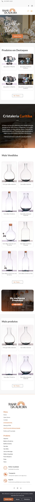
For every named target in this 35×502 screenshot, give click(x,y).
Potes (5, 459)
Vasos (5, 461)
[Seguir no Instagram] (32, 6)
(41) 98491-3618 (8, 1)
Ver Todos (16, 95)
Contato (6, 420)
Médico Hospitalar (8, 454)
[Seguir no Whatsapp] (21, 488)
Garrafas (6, 446)
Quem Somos (7, 417)
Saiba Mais (17, 36)
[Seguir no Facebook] (28, 6)
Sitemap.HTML (7, 425)
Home (5, 414)
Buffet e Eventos (8, 443)
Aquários (6, 438)
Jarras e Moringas (8, 451)
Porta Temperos (8, 456)
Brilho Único (12, 26)
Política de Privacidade (9, 431)
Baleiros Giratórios (8, 441)
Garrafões (6, 448)
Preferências (27, 499)
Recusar (18, 499)
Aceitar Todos (8, 499)
